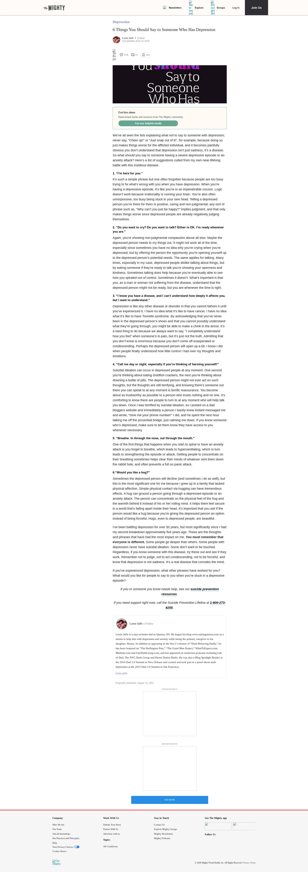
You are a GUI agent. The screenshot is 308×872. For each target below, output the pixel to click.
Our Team (57, 829)
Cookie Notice (59, 851)
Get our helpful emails (148, 123)
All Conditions (110, 846)
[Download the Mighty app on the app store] (218, 826)
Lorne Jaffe (128, 38)
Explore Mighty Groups (165, 829)
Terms (253, 862)
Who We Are (58, 824)
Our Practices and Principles (65, 838)
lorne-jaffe (121, 673)
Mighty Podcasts (162, 838)
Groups (221, 7)
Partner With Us (110, 829)
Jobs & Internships (61, 833)
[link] (54, 8)
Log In (236, 7)
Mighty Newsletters (163, 833)
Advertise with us (111, 833)
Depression (121, 22)
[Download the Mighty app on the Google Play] (246, 826)
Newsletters (175, 7)
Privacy (246, 862)
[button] (141, 38)
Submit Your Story (112, 824)
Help (54, 843)
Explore (199, 7)
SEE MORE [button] (169, 800)
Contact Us (159, 824)
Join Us (256, 8)
